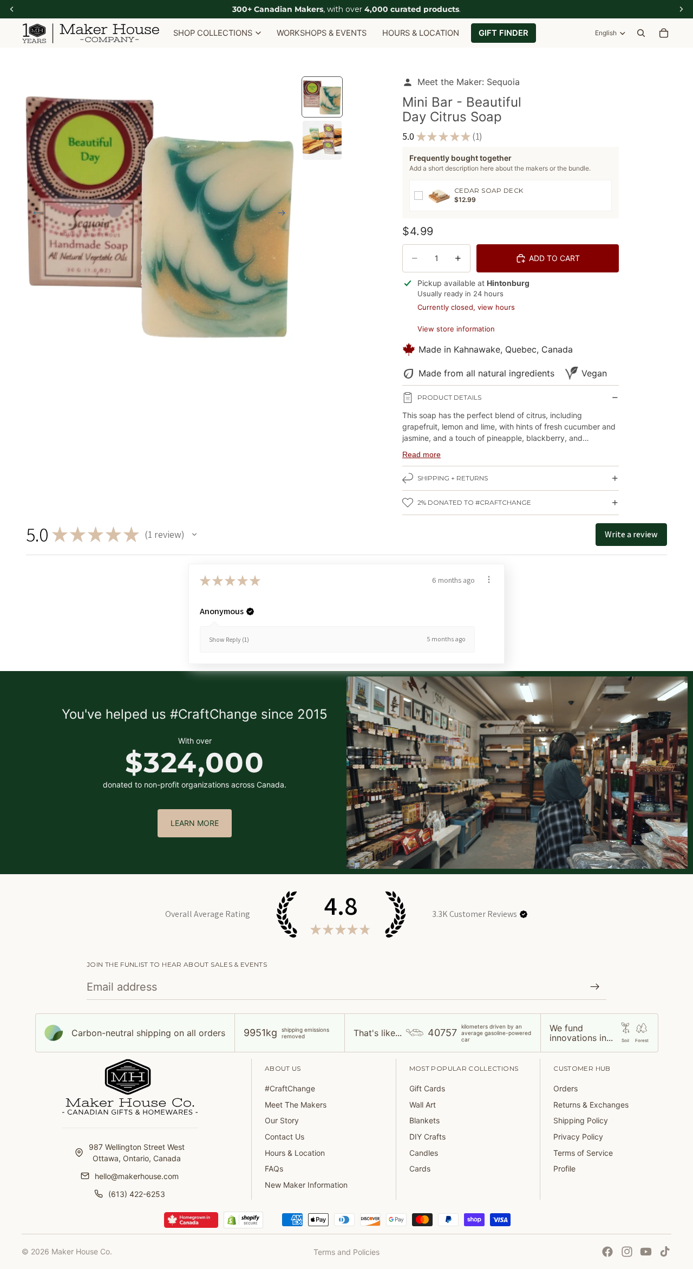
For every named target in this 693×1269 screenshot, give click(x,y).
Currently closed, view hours (466, 307)
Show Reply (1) (229, 639)
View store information (456, 328)
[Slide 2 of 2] (322, 140)
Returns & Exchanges (591, 1104)
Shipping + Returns (452, 478)
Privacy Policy (578, 1136)
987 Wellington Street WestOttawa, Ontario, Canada (137, 1152)
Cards (419, 1168)
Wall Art (422, 1104)
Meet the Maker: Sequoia (468, 81)
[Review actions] (488, 579)
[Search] (641, 33)
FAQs (274, 1168)
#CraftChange (290, 1088)
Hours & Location (295, 1152)
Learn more (195, 823)
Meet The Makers (295, 1104)
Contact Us (284, 1136)
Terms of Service (583, 1152)
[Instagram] (626, 1251)
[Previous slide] (33, 214)
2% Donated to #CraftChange (474, 502)
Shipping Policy (580, 1120)
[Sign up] (595, 986)
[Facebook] (607, 1251)
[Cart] (664, 33)
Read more (421, 454)
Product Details (449, 397)
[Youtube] (645, 1251)
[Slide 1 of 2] (322, 96)
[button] (194, 534)
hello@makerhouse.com (137, 1176)
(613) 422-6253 (136, 1194)
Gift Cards (427, 1088)
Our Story (282, 1120)
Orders (565, 1088)
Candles (423, 1152)
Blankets (424, 1120)
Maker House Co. (81, 1251)
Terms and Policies (346, 1252)
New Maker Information (306, 1184)
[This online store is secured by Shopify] (243, 1220)
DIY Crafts (427, 1136)
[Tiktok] (664, 1251)
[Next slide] (285, 214)
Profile (564, 1168)
